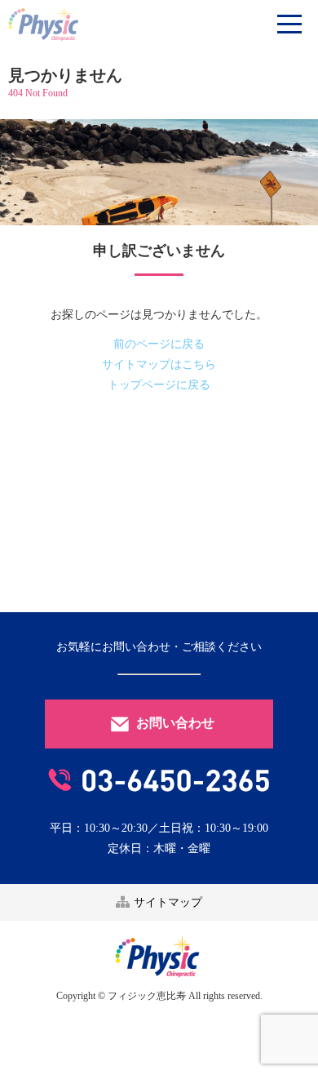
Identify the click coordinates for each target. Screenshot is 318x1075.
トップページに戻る (159, 385)
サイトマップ (166, 902)
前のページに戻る (159, 344)
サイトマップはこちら (159, 364)
